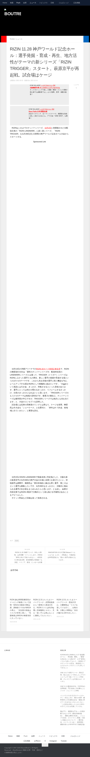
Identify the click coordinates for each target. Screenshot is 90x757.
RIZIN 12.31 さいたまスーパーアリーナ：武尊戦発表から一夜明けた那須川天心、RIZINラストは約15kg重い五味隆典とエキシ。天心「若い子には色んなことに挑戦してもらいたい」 (43, 607)
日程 (52, 3)
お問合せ (37, 741)
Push (18, 3)
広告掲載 (76, 3)
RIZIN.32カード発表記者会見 (48, 369)
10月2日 (48, 128)
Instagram (53, 741)
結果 (25, 3)
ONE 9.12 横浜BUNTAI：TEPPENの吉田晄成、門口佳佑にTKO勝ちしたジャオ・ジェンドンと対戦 (72, 688)
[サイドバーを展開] (4, 39)
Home (5, 3)
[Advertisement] (46, 27)
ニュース (33, 3)
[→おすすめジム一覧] (48, 85)
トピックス (43, 3)
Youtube (64, 741)
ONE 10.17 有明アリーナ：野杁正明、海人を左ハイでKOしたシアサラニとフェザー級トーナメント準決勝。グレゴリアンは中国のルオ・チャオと (73, 677)
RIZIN (16, 540)
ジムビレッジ (64, 3)
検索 (11, 3)
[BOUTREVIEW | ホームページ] (12, 14)
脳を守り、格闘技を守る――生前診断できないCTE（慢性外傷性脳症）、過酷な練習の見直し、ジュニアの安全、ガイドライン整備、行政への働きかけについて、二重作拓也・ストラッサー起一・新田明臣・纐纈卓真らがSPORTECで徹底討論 (72, 717)
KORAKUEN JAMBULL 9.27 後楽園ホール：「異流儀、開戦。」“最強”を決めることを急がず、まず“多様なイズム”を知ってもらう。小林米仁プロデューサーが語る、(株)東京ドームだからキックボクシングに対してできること (72, 661)
